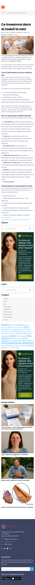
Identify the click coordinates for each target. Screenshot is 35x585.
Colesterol (28, 329)
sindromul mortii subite (18, 345)
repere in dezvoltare (20, 341)
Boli (2, 217)
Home (3, 13)
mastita (19, 220)
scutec (2, 345)
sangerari (30, 341)
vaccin (8, 347)
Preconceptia (8, 317)
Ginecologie (7, 217)
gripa (2, 333)
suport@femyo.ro (9, 541)
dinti (9, 331)
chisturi (14, 220)
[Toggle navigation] (3, 7)
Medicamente (8, 312)
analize (20, 324)
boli (25, 326)
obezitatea (12, 338)
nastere (12, 335)
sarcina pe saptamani (22, 342)
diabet (3, 331)
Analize (6, 299)
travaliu (4, 347)
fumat (27, 331)
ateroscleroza (4, 327)
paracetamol (19, 338)
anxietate (26, 325)
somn (26, 345)
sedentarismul (8, 345)
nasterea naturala (21, 336)
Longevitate (7, 309)
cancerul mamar (6, 220)
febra (19, 331)
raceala (11, 340)
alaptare (5, 324)
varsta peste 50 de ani (15, 347)
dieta (6, 331)
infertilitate (23, 333)
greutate (31, 331)
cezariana (22, 329)
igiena (18, 333)
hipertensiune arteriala (9, 333)
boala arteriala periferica (18, 327)
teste (31, 345)
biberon (10, 327)
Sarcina (6, 320)
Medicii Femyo (8, 314)
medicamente (5, 336)
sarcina (5, 342)
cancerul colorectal (15, 329)
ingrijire (30, 333)
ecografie (13, 331)
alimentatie (13, 325)
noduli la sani (26, 220)
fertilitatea (23, 331)
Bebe (5, 301)
